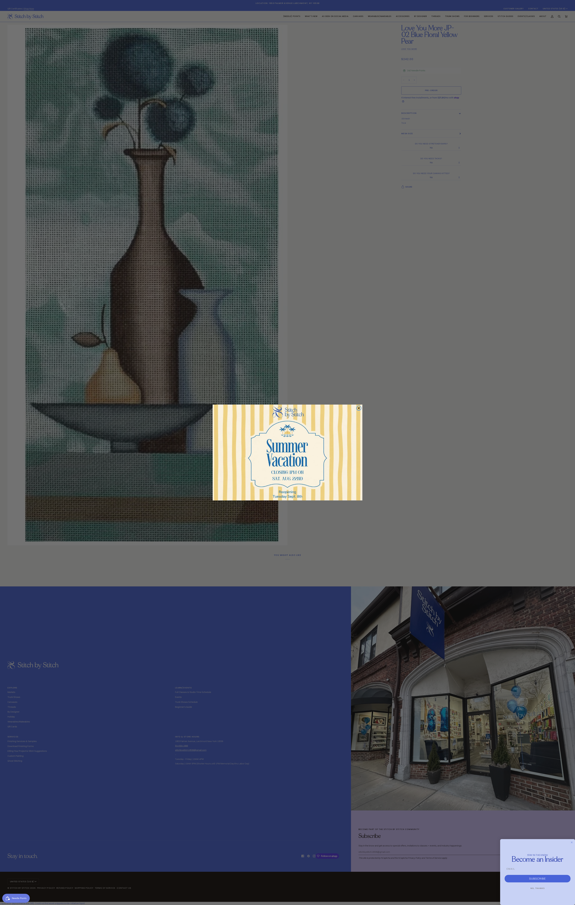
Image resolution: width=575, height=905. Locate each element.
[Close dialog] (358, 408)
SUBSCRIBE (537, 878)
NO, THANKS (538, 888)
